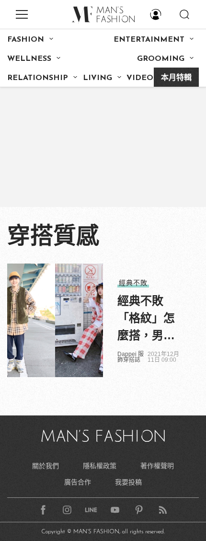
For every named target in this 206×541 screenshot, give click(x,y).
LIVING (97, 78)
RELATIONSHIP (37, 78)
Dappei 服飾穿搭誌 (130, 357)
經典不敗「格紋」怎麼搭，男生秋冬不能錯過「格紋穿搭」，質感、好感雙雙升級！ (149, 319)
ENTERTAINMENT (149, 40)
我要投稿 (128, 482)
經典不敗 (133, 283)
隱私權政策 (99, 466)
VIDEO (139, 78)
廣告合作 (77, 482)
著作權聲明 (157, 466)
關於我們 (45, 466)
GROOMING (160, 59)
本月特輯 (176, 78)
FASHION (25, 40)
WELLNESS (29, 59)
